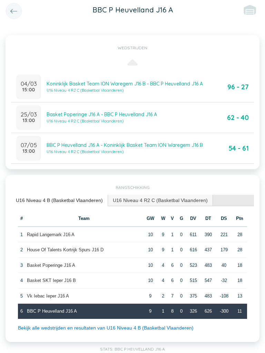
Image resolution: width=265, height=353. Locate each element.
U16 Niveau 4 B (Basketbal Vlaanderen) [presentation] (59, 200)
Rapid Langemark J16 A (51, 234)
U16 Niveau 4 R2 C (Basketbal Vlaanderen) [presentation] (160, 200)
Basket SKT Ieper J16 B (51, 280)
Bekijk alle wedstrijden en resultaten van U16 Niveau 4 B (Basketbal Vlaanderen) (106, 328)
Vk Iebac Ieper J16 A (48, 296)
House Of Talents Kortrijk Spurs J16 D (65, 249)
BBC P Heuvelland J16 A (52, 311)
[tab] (59, 200)
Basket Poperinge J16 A (51, 265)
